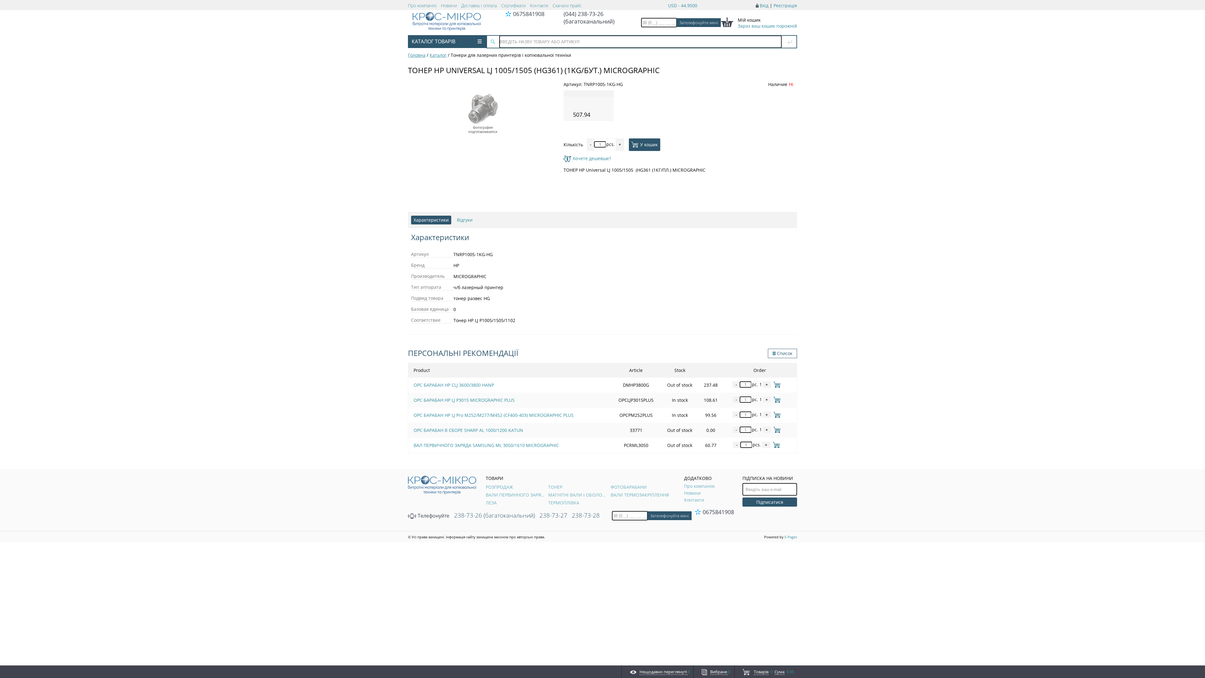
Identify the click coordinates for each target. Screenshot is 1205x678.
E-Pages (791, 537)
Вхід (764, 5)
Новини (449, 5)
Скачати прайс (567, 5)
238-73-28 (586, 515)
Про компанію (422, 5)
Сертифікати (513, 5)
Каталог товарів (433, 41)
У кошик (649, 144)
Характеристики (431, 220)
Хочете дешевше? (592, 158)
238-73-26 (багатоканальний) (494, 515)
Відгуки (465, 220)
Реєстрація (785, 5)
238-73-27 (553, 515)
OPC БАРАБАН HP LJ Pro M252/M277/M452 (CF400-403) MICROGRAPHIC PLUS (494, 415)
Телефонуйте (432, 515)
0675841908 (528, 14)
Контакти (539, 5)
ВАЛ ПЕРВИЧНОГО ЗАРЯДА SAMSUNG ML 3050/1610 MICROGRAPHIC (486, 445)
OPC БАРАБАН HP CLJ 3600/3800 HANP (454, 385)
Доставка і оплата (479, 5)
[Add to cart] (776, 384)
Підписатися (769, 502)
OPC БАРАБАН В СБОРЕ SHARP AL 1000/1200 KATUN (468, 430)
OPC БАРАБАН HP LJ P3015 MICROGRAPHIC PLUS (464, 400)
